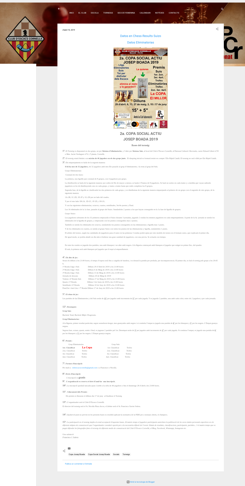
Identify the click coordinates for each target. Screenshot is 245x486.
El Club (82, 13)
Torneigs (108, 13)
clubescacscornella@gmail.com (84, 368)
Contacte (174, 13)
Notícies (159, 13)
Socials (116, 454)
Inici (71, 13)
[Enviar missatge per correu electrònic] (69, 449)
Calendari (145, 13)
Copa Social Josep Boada (99, 454)
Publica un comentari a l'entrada (78, 464)
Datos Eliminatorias (140, 42)
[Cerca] (222, 9)
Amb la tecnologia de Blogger (142, 482)
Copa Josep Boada (77, 454)
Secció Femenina (126, 13)
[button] (217, 29)
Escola (95, 13)
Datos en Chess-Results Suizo (140, 36)
